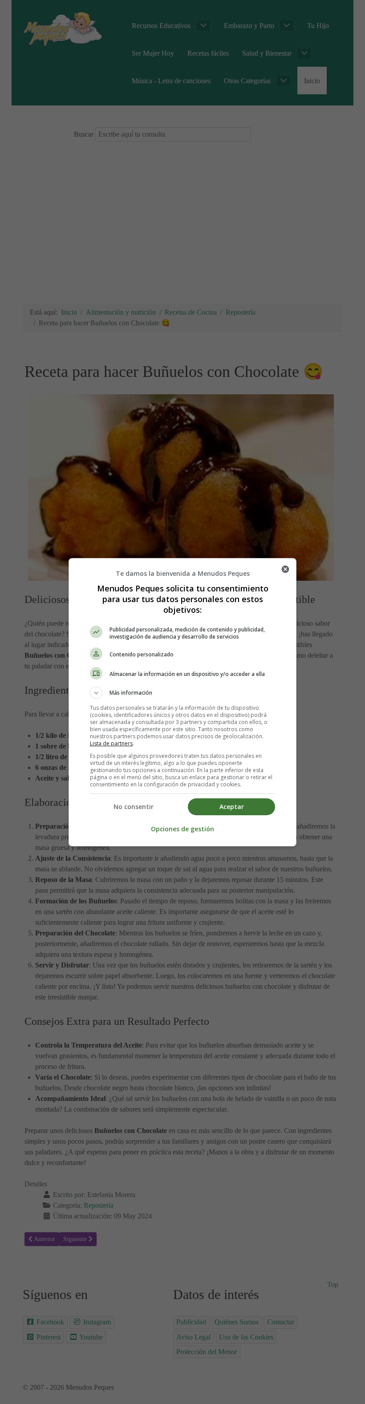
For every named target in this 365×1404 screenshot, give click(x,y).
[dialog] (182, 702)
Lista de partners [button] (111, 743)
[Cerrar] (285, 569)
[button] (182, 693)
